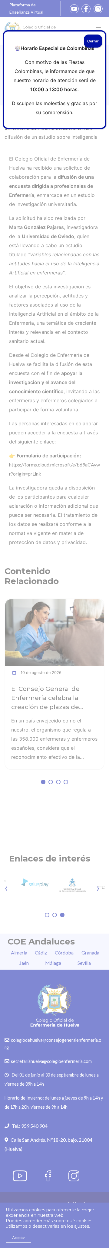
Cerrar (93, 41)
